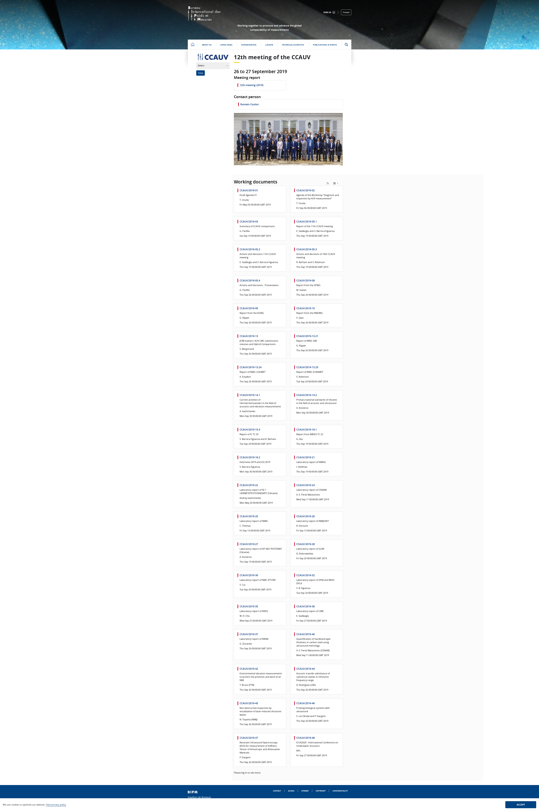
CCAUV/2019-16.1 (306, 429)
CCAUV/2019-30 (249, 575)
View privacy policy (56, 804)
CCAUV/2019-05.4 (250, 280)
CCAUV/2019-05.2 (250, 249)
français (346, 12)
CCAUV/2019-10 (305, 308)
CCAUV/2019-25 (249, 516)
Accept (521, 804)
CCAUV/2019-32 (305, 575)
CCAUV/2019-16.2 (250, 457)
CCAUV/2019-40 (305, 634)
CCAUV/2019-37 (249, 634)
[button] (328, 183)
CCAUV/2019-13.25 (307, 367)
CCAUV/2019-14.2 (306, 395)
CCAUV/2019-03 (249, 221)
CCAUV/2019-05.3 (306, 249)
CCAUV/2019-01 (249, 190)
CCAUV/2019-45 (249, 703)
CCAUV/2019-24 (305, 485)
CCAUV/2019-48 (305, 737)
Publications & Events (325, 45)
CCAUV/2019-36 (305, 606)
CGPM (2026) (226, 45)
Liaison (269, 45)
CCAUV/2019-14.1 (250, 395)
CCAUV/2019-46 (305, 703)
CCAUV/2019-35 (249, 606)
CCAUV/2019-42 (249, 668)
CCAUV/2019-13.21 (307, 336)
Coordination (248, 45)
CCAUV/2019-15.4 (250, 429)
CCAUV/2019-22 (249, 485)
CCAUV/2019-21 (305, 457)
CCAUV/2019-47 (249, 737)
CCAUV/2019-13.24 (250, 367)
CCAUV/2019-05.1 (306, 221)
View (200, 73)
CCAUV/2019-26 (305, 516)
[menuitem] (277, 791)
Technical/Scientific (293, 45)
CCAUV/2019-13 (249, 336)
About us (207, 45)
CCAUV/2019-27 (249, 544)
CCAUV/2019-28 (305, 544)
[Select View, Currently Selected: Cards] (336, 183)
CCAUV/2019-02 (305, 190)
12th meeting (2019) (251, 85)
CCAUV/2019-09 (249, 308)
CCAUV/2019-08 (305, 280)
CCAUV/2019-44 (305, 668)
